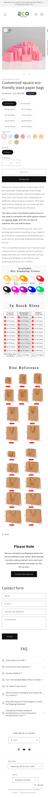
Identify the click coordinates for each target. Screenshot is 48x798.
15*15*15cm (11, 121)
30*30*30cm (28, 127)
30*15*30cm (11, 115)
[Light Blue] (10, 136)
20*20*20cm (27, 121)
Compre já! (24, 179)
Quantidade (6, 158)
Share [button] (6, 534)
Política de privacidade (28, 792)
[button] (5, 14)
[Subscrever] (37, 740)
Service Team (11, 220)
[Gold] (35, 136)
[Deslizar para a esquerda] (18, 74)
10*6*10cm (11, 104)
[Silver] (28, 136)
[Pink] (4, 136)
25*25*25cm (11, 127)
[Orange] (41, 136)
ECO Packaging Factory (21, 789)
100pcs (9, 152)
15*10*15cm (26, 104)
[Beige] (10, 142)
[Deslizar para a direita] (30, 74)
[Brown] (16, 142)
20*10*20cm (11, 110)
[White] (4, 142)
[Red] (22, 136)
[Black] (16, 136)
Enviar (10, 636)
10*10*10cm (28, 115)
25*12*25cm (28, 110)
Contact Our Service (24, 574)
